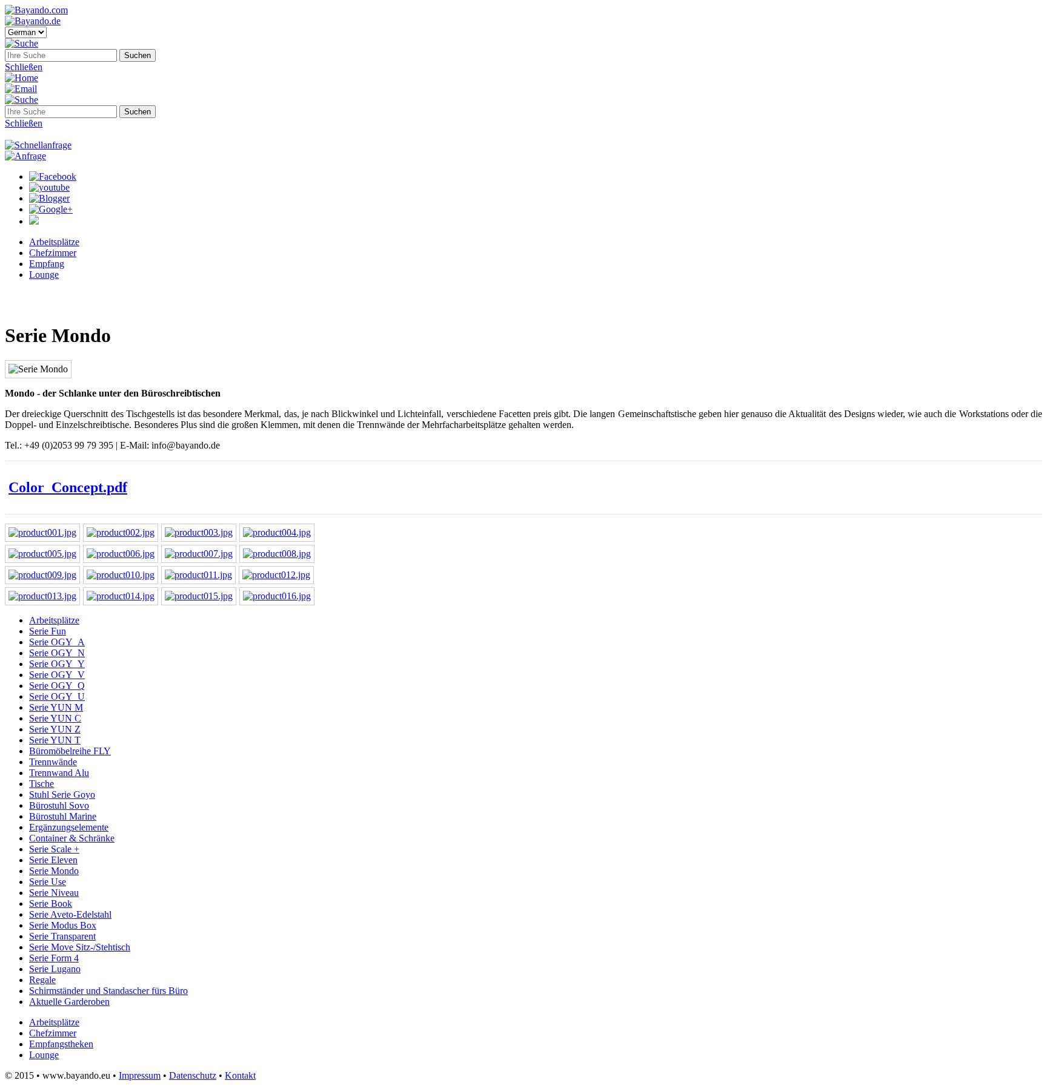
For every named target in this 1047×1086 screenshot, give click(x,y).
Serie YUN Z (55, 729)
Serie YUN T (55, 740)
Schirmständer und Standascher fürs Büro (108, 991)
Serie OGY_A (57, 642)
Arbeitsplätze (54, 242)
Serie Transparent (62, 936)
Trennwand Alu (59, 773)
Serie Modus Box (62, 925)
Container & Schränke (72, 838)
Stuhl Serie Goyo (62, 794)
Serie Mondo (54, 871)
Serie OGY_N (57, 653)
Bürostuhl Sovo (59, 805)
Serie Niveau (54, 892)
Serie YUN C (55, 718)
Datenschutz (192, 1075)
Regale (42, 980)
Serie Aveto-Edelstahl (70, 914)
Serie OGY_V (57, 675)
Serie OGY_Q (57, 685)
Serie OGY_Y (57, 664)
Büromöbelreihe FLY (70, 751)
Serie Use (47, 882)
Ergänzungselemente (68, 827)
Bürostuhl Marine (62, 816)
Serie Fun (47, 631)
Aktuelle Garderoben (69, 1001)
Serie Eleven (53, 860)
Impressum (140, 1075)
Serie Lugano (55, 969)
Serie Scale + (54, 849)
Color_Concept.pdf (67, 487)
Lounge (44, 274)
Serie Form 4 (54, 958)
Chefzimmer (52, 253)
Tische (41, 783)
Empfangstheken (61, 1044)
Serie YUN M (56, 707)
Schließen (23, 67)
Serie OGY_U (57, 696)
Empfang (46, 263)
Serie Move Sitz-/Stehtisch (79, 947)
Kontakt (240, 1075)
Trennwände (53, 762)
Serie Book (50, 903)
